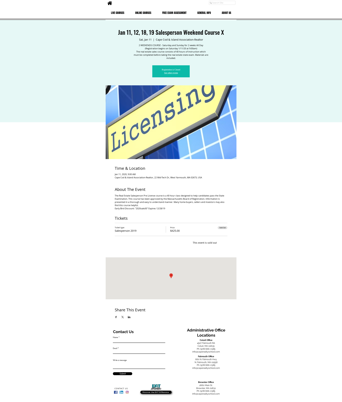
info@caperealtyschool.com (206, 351)
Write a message (120, 360)
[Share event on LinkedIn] (129, 317)
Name (115, 337)
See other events (171, 73)
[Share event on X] (122, 317)
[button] (118, 13)
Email (115, 348)
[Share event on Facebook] (116, 317)
